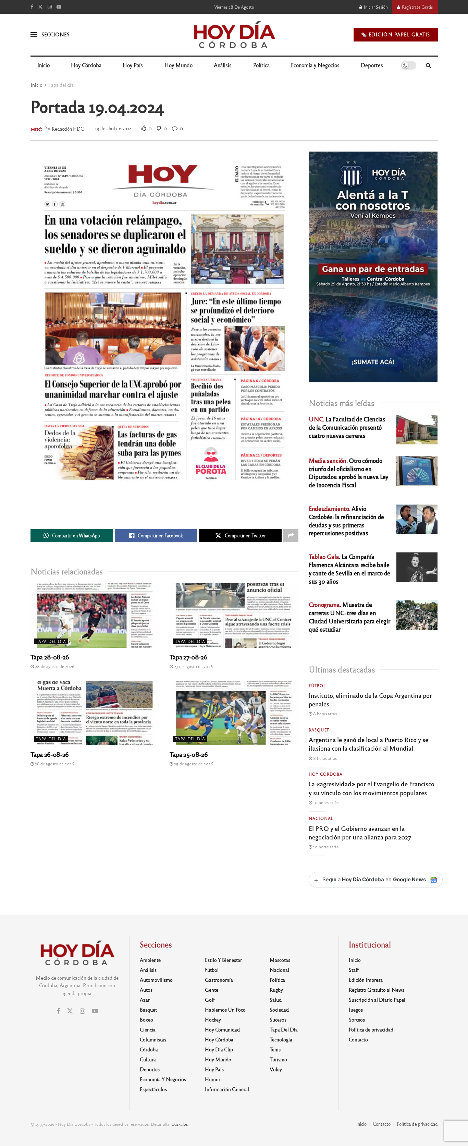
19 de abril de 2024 (113, 128)
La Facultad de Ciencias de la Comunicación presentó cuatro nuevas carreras (347, 427)
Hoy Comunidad (222, 1029)
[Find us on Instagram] (50, 7)
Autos (146, 990)
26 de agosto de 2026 (54, 763)
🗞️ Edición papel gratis (395, 34)
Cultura (148, 1059)
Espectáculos (153, 1089)
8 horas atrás (324, 713)
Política (261, 65)
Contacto (358, 1039)
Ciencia (148, 1029)
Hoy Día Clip (219, 1049)
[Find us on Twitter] (40, 7)
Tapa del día (61, 85)
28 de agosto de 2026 (54, 666)
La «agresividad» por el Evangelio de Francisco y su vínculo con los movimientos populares (371, 787)
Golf (210, 999)
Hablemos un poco (225, 1009)
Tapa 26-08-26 (49, 754)
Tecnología (281, 1039)
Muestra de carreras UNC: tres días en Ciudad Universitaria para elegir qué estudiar (349, 616)
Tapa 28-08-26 (49, 657)
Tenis (275, 1049)
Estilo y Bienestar (223, 960)
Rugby (276, 990)
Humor (212, 1079)
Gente (211, 990)
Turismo (278, 1059)
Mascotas (280, 960)
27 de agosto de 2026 (193, 666)
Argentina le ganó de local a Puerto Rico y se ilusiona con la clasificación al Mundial (368, 743)
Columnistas (153, 1039)
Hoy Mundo (178, 65)
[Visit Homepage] (234, 35)
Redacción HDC (68, 128)
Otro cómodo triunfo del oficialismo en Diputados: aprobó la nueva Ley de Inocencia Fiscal (348, 472)
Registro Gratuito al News (376, 990)
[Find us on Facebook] (31, 7)
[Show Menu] (33, 34)
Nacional (321, 818)
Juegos (356, 1009)
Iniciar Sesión (375, 7)
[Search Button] (428, 65)
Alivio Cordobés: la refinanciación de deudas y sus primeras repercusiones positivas (346, 520)
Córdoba (149, 1049)
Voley (276, 1069)
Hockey (213, 1019)
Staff (354, 970)
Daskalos (179, 1124)
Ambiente (150, 960)
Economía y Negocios (315, 65)
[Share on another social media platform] (290, 535)
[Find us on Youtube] (59, 7)
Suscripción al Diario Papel (377, 999)
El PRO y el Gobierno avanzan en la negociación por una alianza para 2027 (360, 832)
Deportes (372, 65)
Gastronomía (219, 980)
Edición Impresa (366, 980)
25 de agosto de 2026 (193, 763)
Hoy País (133, 65)
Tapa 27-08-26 (188, 657)
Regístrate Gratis (417, 7)
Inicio (43, 65)
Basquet (319, 729)
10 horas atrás (325, 802)
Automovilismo (156, 980)
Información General (227, 1089)
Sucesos (278, 1019)
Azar (145, 999)
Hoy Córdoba (86, 65)
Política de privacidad (371, 1029)
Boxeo (146, 1019)
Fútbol (317, 685)
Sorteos (357, 1019)
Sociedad (279, 1009)
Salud (276, 999)
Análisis (223, 65)
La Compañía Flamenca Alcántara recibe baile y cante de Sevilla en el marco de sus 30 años (349, 568)
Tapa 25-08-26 (189, 754)
